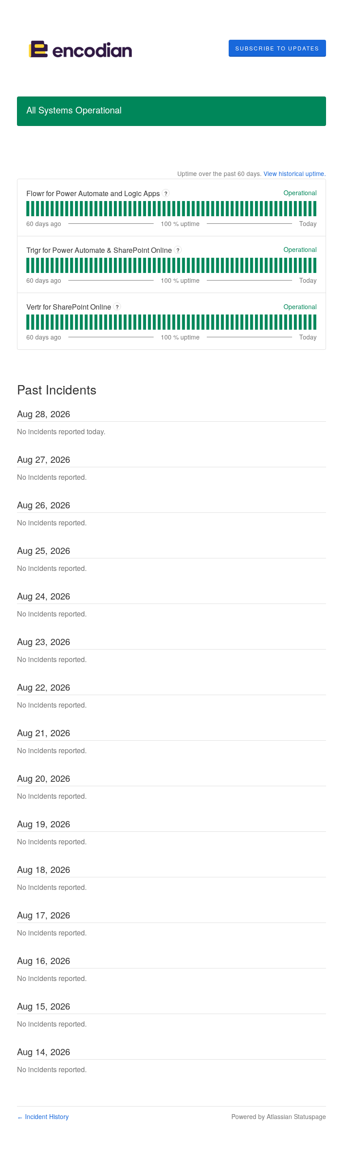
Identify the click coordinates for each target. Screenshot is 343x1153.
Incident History (43, 1116)
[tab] (27, 208)
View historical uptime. (295, 173)
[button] (277, 48)
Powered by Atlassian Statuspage (278, 1116)
